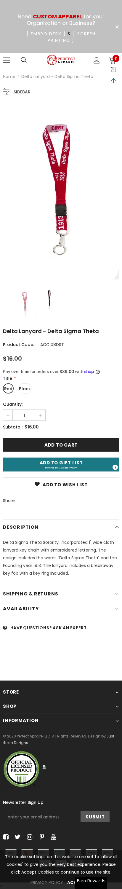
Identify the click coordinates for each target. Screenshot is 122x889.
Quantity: (13, 404)
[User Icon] (97, 60)
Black (25, 389)
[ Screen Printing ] (72, 37)
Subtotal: (13, 427)
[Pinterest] (40, 837)
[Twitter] (16, 837)
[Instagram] (28, 837)
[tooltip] (115, 467)
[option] (61, 192)
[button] (61, 464)
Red (8, 389)
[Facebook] (5, 837)
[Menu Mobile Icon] (6, 60)
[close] (117, 27)
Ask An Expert (69, 628)
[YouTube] (52, 837)
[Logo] (61, 60)
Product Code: (18, 345)
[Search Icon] (24, 60)
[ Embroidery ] (46, 34)
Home (9, 76)
